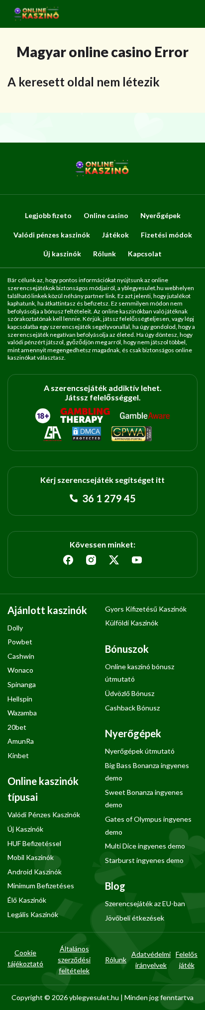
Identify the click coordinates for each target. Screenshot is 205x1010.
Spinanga (21, 684)
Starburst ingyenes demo (144, 860)
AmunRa (20, 741)
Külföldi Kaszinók (131, 623)
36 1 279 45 (108, 498)
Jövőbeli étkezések (134, 918)
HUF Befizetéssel (34, 843)
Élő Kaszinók (26, 900)
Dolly (15, 627)
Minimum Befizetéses (40, 885)
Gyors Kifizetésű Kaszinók (146, 609)
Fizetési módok (166, 235)
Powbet (19, 641)
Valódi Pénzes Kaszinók (43, 814)
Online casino (106, 215)
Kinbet (18, 755)
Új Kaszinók (25, 829)
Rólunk (104, 253)
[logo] (36, 13)
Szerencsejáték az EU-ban (145, 903)
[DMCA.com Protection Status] (87, 434)
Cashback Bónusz (132, 707)
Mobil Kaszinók (30, 857)
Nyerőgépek (160, 215)
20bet (16, 727)
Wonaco (20, 670)
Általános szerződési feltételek (74, 959)
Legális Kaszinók (32, 914)
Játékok (115, 235)
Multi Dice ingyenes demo (145, 846)
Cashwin (20, 656)
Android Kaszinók (34, 871)
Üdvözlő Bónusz (129, 693)
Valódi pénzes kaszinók (51, 235)
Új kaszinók (62, 253)
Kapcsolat (145, 253)
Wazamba (22, 712)
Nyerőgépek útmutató (140, 751)
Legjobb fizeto (48, 215)
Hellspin (19, 699)
